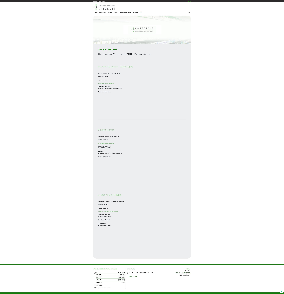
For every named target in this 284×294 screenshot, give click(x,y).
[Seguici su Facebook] (188, 1)
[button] (140, 12)
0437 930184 (99, 285)
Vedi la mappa (133, 276)
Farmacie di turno (125, 12)
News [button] (115, 12)
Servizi (110, 12)
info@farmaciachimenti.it (106, 83)
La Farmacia (102, 12)
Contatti (135, 12)
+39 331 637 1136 (102, 80)
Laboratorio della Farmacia (99, 1)
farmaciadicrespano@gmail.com (108, 211)
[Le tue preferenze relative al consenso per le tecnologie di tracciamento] (281, 291)
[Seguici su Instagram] (190, 1)
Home (95, 12)
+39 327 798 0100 (103, 208)
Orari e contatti (184, 275)
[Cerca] (189, 12)
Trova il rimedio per (183, 273)
